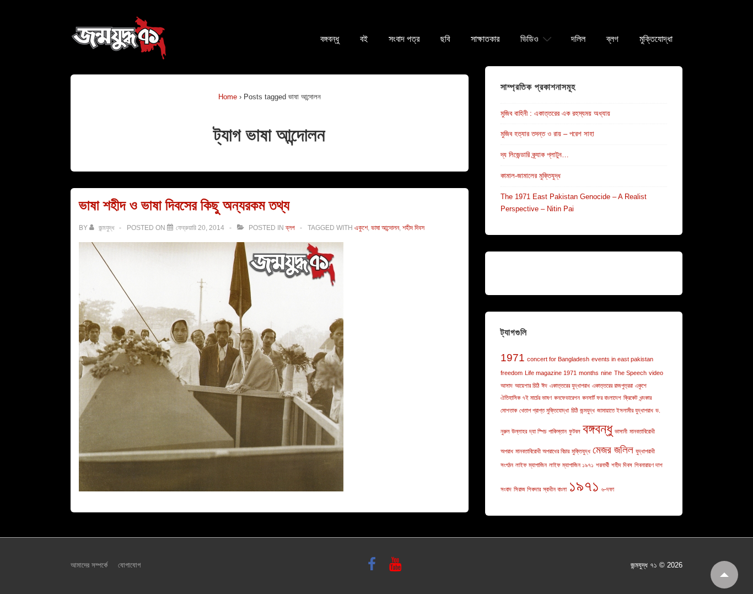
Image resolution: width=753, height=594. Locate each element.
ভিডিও (529, 39)
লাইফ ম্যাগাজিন (531, 465)
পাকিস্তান (557, 431)
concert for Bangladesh (558, 359)
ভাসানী (621, 431)
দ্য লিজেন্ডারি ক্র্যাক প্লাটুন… (535, 155)
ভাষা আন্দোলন (385, 228)
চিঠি (574, 410)
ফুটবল (574, 431)
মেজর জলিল (613, 450)
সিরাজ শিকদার (527, 489)
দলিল (578, 39)
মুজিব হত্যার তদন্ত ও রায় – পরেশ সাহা (547, 134)
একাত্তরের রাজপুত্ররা (612, 385)
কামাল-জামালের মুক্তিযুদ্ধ (531, 176)
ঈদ (544, 385)
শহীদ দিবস (413, 228)
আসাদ (507, 385)
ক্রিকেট (630, 397)
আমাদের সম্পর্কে (89, 565)
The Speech (630, 373)
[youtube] (396, 568)
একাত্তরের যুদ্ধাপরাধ (570, 385)
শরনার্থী (602, 465)
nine (606, 373)
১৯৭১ (584, 486)
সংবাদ (506, 489)
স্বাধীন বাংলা (555, 489)
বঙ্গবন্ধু (329, 39)
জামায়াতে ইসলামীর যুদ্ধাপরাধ (625, 410)
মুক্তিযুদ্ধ (581, 451)
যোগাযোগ (129, 565)
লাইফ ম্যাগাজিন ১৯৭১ (571, 465)
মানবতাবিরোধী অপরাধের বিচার (542, 451)
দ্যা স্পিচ (537, 431)
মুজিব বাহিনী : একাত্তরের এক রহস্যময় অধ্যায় (555, 113)
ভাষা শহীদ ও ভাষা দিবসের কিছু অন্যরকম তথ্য (184, 205)
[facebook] (374, 568)
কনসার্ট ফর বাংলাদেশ (601, 397)
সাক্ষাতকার (485, 39)
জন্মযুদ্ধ (587, 410)
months (589, 373)
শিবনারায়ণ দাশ (648, 465)
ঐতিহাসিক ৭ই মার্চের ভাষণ (526, 397)
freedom (512, 373)
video (656, 373)
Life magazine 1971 (551, 373)
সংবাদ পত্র (404, 39)
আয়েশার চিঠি (527, 385)
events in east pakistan (622, 359)
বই (364, 39)
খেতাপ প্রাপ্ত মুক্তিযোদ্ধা (544, 410)
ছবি (445, 39)
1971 (513, 357)
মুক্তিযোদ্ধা (656, 39)
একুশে (361, 228)
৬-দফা (607, 489)
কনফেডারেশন (567, 397)
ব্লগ (612, 39)
